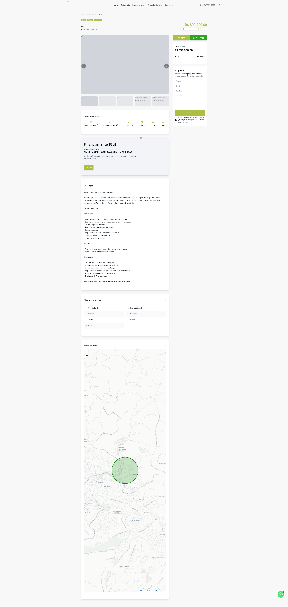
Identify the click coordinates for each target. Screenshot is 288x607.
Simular (89, 168)
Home (115, 5)
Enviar (189, 113)
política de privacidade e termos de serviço (191, 122)
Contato (169, 5)
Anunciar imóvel (155, 5)
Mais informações (92, 300)
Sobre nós (125, 5)
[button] (83, 66)
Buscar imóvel (138, 5)
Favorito (202, 29)
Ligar (182, 38)
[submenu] (219, 5)
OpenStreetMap (153, 591)
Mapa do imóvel (91, 345)
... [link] (104, 15)
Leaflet (144, 591)
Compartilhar (189, 29)
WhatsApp (200, 38)
